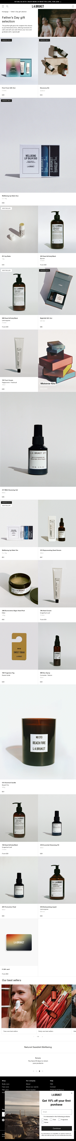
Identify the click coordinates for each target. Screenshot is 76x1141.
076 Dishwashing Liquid (48, 907)
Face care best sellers (10, 1031)
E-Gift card (6, 969)
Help (51, 1081)
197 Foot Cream (7, 380)
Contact (53, 1087)
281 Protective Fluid (9, 907)
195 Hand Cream (45, 611)
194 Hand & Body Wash (10, 845)
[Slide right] (42, 1036)
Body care (5, 1084)
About (28, 1084)
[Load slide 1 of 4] (33, 1071)
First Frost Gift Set (9, 88)
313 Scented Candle (9, 783)
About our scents (32, 1087)
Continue (57, 1128)
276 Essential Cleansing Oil (49, 845)
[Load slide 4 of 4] (42, 1071)
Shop (4, 1081)
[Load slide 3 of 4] (39, 1071)
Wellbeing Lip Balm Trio (10, 550)
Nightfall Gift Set (46, 318)
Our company (30, 1081)
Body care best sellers (45, 1031)
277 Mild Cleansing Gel (10, 490)
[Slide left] (33, 1036)
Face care (5, 1087)
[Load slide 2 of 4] (36, 1071)
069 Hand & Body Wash (10, 318)
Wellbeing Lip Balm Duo (10, 196)
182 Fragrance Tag (8, 673)
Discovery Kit (44, 88)
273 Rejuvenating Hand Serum (50, 550)
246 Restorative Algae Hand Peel (13, 611)
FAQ (51, 1084)
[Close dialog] (71, 1093)
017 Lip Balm (6, 256)
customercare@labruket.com (38, 1065)
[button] (3, 6)
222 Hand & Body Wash (48, 256)
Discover (43, 388)
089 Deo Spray (45, 673)
